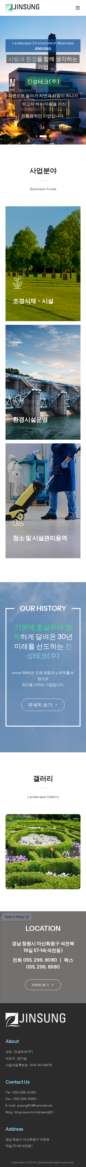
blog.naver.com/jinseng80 (33, 1112)
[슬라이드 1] (37, 136)
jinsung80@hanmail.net (34, 1105)
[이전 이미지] (12, 851)
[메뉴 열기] (77, 8)
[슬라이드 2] (43, 136)
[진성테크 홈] (22, 8)
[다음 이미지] (74, 851)
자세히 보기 (40, 705)
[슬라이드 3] (49, 136)
